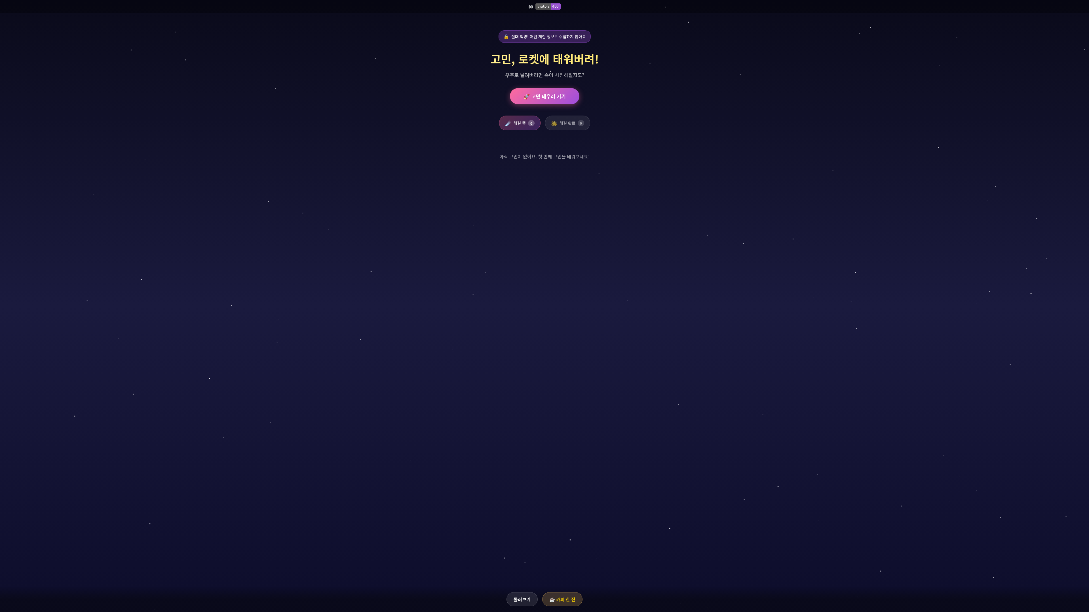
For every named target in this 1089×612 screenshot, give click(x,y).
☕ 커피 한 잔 (562, 599)
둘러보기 (522, 599)
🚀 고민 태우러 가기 (545, 96)
